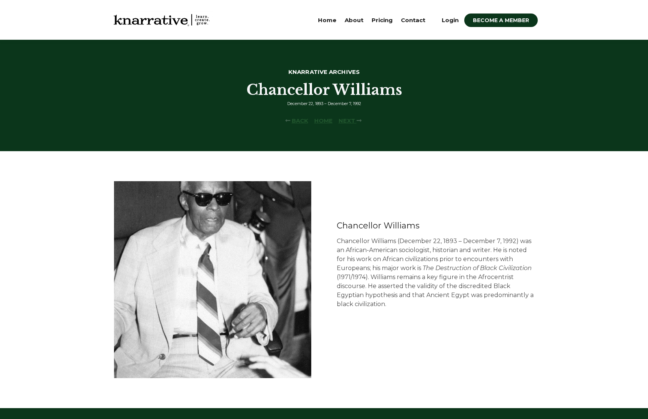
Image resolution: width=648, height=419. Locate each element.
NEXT (348, 120)
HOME (323, 120)
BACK (300, 120)
